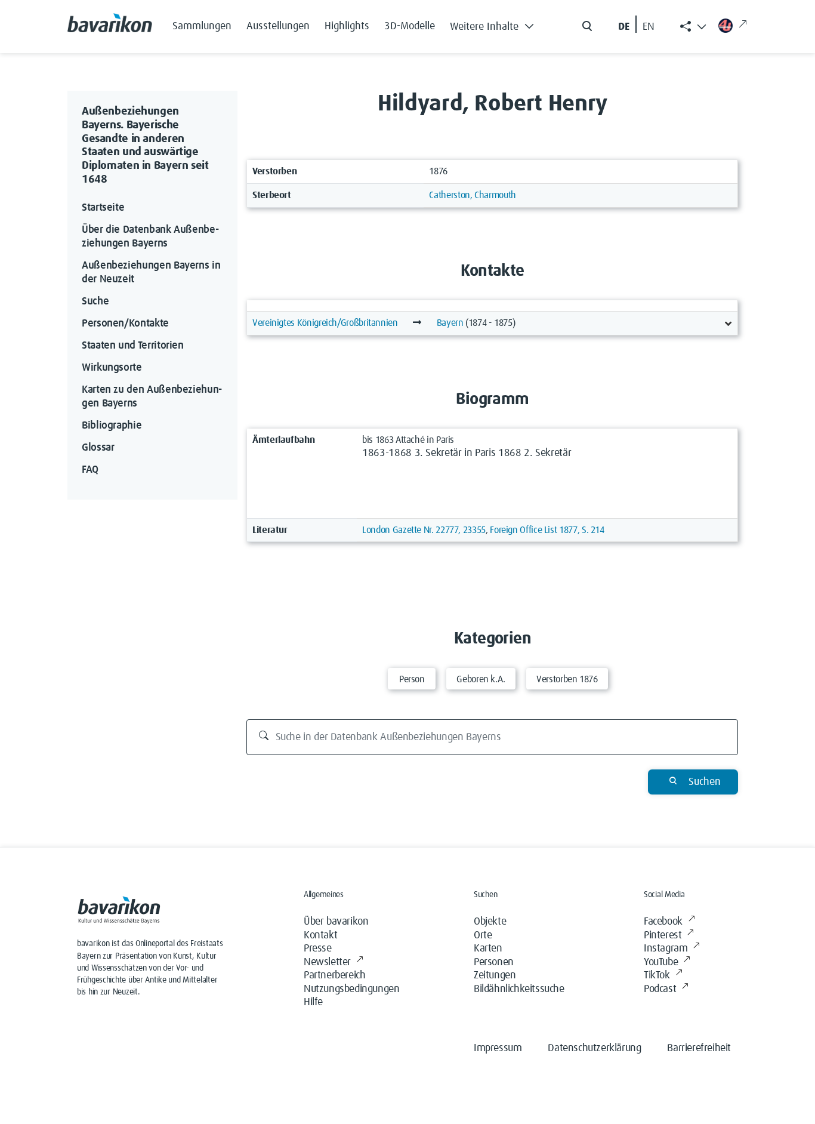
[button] (495, 24)
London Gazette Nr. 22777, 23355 (424, 530)
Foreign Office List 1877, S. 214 (547, 530)
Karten (488, 948)
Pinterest (662, 935)
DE (623, 26)
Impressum (497, 1048)
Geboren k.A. (480, 679)
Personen (494, 962)
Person (412, 679)
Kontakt (320, 935)
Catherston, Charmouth (472, 195)
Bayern (450, 323)
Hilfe (313, 1002)
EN (649, 26)
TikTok (657, 975)
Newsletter (327, 962)
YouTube (661, 962)
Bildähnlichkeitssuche (519, 989)
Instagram (665, 948)
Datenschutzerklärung (594, 1048)
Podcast (660, 989)
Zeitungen (494, 975)
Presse (318, 948)
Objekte (490, 921)
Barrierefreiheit (699, 1048)
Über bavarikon (336, 921)
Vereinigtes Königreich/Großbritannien (325, 323)
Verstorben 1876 (567, 679)
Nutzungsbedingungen (351, 989)
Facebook (663, 921)
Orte (483, 935)
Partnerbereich (334, 975)
